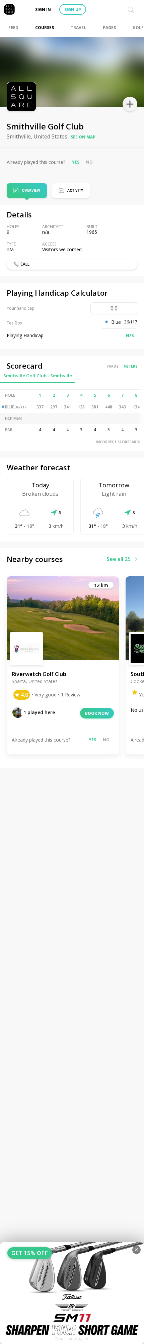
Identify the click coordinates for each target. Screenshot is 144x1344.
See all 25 (118, 559)
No (89, 162)
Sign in (43, 9)
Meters (130, 366)
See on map (83, 137)
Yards (112, 366)
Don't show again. (72, 1339)
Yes (75, 162)
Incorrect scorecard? (118, 442)
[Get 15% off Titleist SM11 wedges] (72, 1293)
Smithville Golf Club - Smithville (37, 376)
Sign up (72, 9)
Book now (97, 713)
